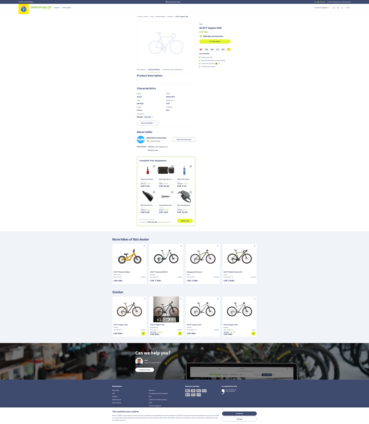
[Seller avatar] (141, 139)
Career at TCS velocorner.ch (158, 400)
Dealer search (116, 400)
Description (141, 69)
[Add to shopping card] (143, 333)
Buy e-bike (115, 390)
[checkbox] (154, 166)
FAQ (150, 397)
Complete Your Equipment (172, 69)
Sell (113, 393)
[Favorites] (334, 7)
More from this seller (184, 140)
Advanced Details (147, 123)
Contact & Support (321, 7)
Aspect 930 (170, 97)
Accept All (239, 414)
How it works (116, 403)
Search (56, 7)
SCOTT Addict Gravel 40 (233, 272)
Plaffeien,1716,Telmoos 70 (157, 146)
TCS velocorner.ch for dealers (158, 393)
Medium (140, 117)
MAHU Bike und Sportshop (213, 36)
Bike (151, 17)
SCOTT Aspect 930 (120, 325)
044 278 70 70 (321, 2)
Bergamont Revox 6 (194, 272)
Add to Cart (185, 221)
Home (146, 17)
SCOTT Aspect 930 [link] (181, 17)
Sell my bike (66, 7)
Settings (239, 419)
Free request (216, 41)
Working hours (153, 150)
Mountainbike (160, 17)
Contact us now (144, 370)
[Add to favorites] (144, 246)
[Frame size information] (158, 277)
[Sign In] (342, 7)
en (348, 7)
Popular (115, 397)
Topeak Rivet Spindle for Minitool (171, 205)
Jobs (150, 403)
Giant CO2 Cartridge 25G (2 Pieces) (190, 179)
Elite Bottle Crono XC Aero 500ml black (155, 205)
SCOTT (139, 97)
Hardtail (170, 17)
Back (140, 17)
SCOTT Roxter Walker (121, 272)
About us (152, 390)
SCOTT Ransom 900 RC (159, 272)
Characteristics (154, 69)
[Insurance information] (219, 63)
